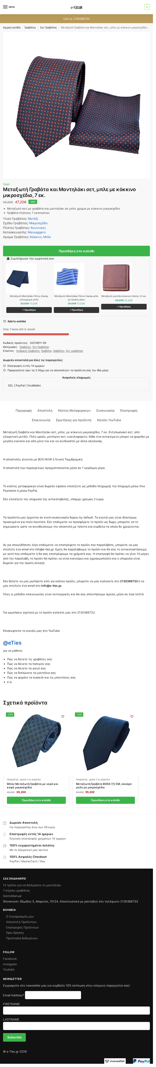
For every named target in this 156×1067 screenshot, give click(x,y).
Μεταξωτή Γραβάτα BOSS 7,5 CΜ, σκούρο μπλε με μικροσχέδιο (104, 785)
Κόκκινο (36, 237)
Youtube (8, 969)
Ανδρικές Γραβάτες (28, 350)
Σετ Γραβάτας (48, 27)
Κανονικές (38, 228)
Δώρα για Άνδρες (30, 779)
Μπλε (47, 237)
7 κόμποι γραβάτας (16, 890)
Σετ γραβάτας (74, 350)
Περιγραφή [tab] (24, 410)
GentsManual (12, 896)
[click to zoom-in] (76, 105)
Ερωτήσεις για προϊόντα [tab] (73, 420)
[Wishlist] (63, 716)
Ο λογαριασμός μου (20, 916)
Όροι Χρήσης (15, 933)
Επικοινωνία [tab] (41, 420)
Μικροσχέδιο (38, 223)
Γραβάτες (30, 27)
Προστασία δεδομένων (22, 938)
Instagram (10, 964)
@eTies (12, 643)
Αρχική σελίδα (12, 27)
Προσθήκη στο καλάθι (76, 251)
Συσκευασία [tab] (105, 410)
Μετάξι (33, 219)
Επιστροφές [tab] (129, 410)
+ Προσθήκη (29, 309)
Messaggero (37, 232)
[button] (146, 7)
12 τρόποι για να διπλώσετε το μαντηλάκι (32, 885)
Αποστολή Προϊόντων (21, 922)
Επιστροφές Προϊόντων (22, 927)
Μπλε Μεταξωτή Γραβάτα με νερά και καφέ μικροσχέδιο (32, 785)
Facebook (10, 959)
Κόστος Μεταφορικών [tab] (74, 410)
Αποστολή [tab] (44, 410)
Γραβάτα (46, 350)
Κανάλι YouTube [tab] (109, 420)
